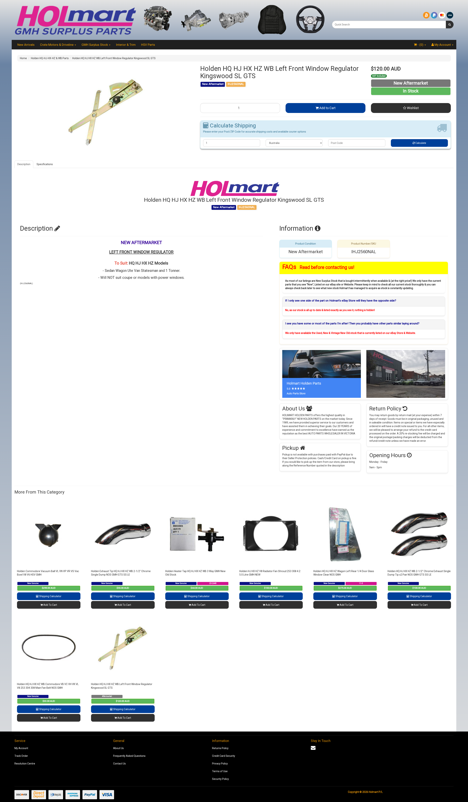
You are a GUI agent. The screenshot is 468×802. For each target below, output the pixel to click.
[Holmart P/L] (75, 19)
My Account (21, 748)
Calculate (420, 143)
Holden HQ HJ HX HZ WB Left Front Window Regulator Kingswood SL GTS (114, 58)
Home (23, 58)
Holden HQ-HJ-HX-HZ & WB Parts (50, 58)
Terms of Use (220, 771)
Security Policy (220, 778)
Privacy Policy (220, 763)
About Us (118, 748)
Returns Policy (220, 748)
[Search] (450, 24)
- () (420, 44)
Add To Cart (50, 604)
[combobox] (389, 24)
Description (23, 164)
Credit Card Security (223, 755)
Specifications (45, 164)
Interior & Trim (126, 44)
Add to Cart (327, 108)
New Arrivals (26, 44)
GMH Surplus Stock (95, 44)
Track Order (21, 755)
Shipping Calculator (50, 596)
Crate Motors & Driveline (57, 44)
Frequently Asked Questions (129, 755)
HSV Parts (148, 44)
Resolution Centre (24, 763)
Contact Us (119, 763)
